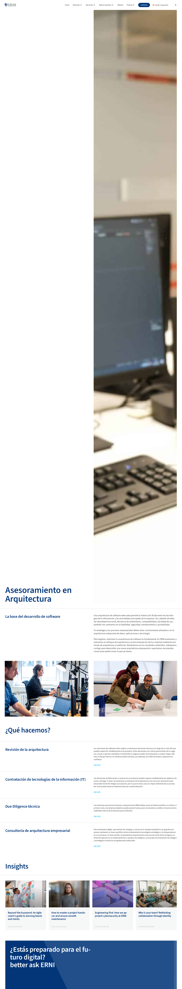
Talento (120, 5)
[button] (97, 765)
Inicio (67, 5)
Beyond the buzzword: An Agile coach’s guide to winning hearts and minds (25, 916)
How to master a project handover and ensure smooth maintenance (68, 916)
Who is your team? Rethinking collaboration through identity (154, 914)
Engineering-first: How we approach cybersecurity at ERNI (111, 914)
